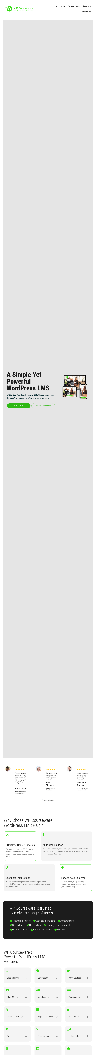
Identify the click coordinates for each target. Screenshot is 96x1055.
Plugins (54, 6)
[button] (58, 6)
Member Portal (73, 6)
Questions (87, 6)
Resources (86, 11)
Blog (63, 6)
